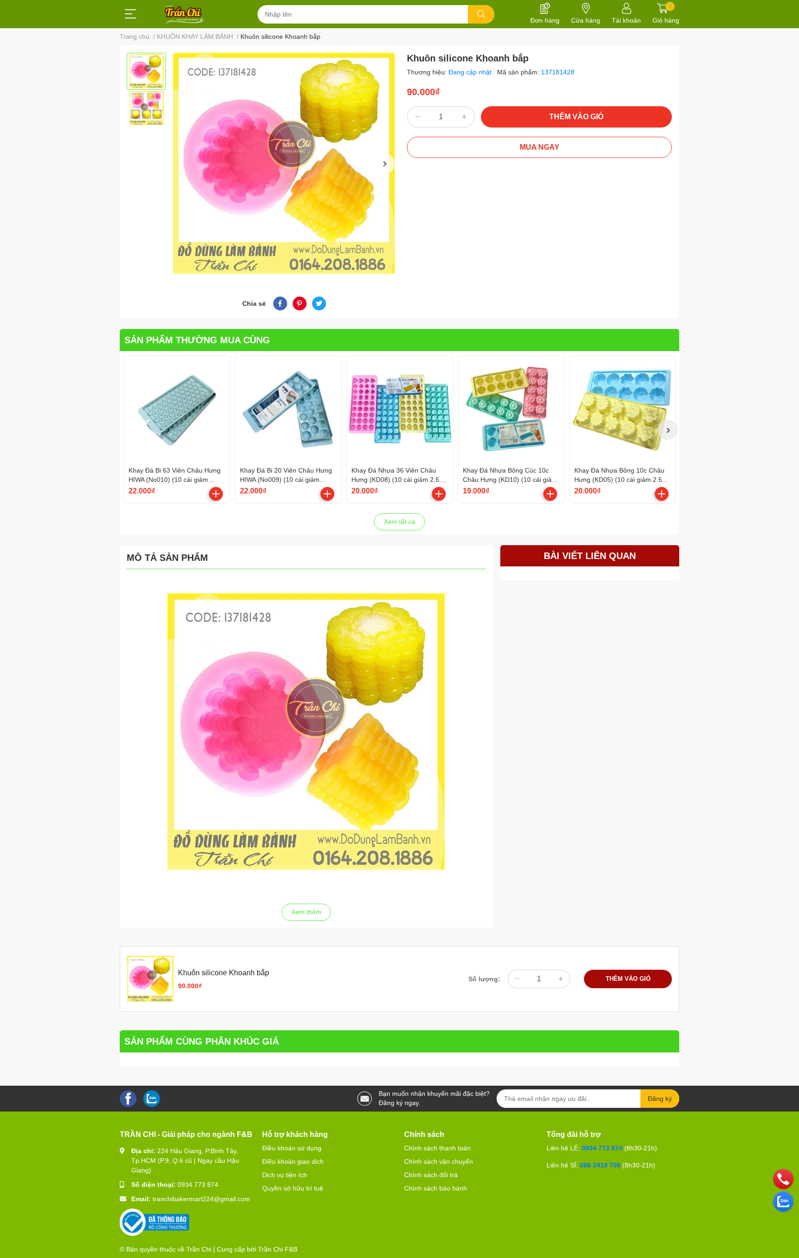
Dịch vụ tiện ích (284, 1175)
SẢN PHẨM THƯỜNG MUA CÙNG (197, 340)
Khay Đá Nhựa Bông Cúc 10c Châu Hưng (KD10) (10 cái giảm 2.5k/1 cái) (510, 479)
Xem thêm (306, 912)
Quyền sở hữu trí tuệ (292, 1188)
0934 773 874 (198, 1184)
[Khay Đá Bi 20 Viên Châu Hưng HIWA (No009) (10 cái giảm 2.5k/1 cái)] (288, 409)
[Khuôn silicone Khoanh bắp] (284, 163)
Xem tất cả (399, 521)
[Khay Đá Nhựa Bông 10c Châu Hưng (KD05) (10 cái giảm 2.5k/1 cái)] (623, 409)
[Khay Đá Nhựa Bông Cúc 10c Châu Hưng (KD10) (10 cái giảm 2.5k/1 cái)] (511, 409)
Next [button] (385, 163)
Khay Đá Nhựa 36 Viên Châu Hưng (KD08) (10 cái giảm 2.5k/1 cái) (399, 479)
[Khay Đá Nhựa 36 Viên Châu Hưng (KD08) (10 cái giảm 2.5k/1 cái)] (400, 409)
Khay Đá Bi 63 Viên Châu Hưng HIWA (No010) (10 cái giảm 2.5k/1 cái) (175, 479)
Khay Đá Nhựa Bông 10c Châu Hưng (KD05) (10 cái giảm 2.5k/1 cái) (622, 479)
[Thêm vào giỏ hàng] (216, 494)
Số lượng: (484, 979)
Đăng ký (660, 1098)
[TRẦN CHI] (184, 14)
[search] (481, 14)
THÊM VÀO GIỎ (576, 117)
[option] (146, 71)
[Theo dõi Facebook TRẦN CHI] (128, 1098)
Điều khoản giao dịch (293, 1161)
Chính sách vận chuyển (438, 1161)
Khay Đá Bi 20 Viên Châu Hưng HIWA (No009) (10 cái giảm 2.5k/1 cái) (286, 479)
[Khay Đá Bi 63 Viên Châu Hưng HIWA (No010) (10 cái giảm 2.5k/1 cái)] (177, 409)
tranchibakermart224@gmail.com (201, 1199)
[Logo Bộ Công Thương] (154, 1222)
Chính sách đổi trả (431, 1175)
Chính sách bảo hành (435, 1188)
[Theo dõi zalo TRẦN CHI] (151, 1098)
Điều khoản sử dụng (291, 1148)
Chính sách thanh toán (437, 1148)
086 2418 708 (600, 1165)
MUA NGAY (539, 147)
